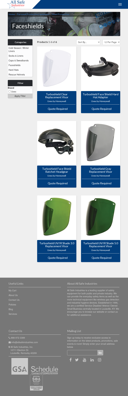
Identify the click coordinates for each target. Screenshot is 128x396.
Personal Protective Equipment (33, 14)
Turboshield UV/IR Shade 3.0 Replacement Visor (56, 245)
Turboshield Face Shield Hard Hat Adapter (100, 96)
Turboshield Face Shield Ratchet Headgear (56, 170)
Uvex (13, 91)
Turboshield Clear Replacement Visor (56, 96)
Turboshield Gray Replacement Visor (100, 170)
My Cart (12, 290)
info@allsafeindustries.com (24, 342)
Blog (11, 309)
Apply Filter (20, 95)
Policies (12, 304)
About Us (13, 295)
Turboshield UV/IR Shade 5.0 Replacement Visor (100, 245)
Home (12, 14)
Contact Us (14, 299)
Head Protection (60, 14)
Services (13, 313)
